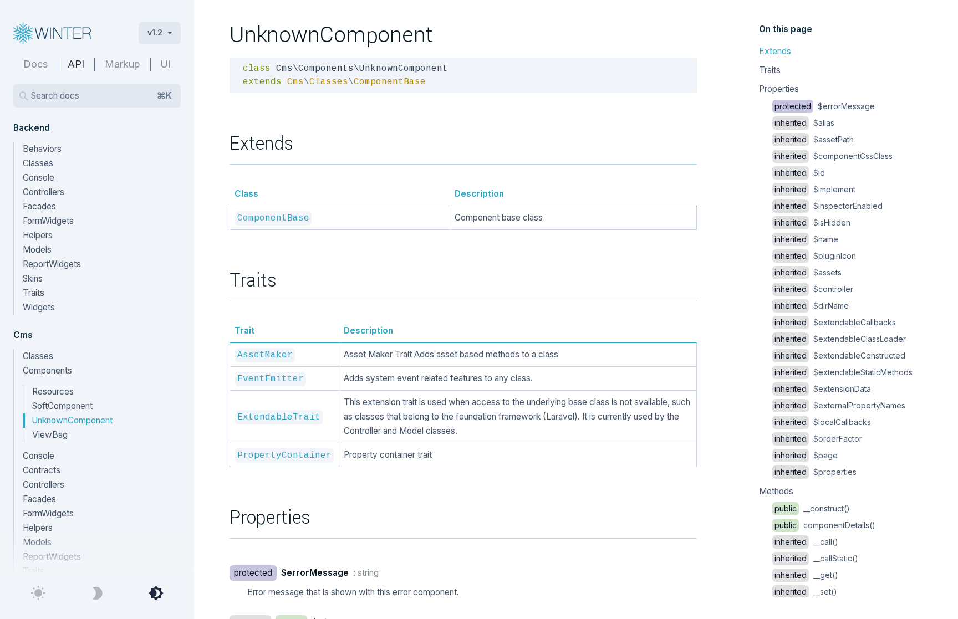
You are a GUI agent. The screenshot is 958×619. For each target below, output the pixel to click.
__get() (806, 575)
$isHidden (812, 222)
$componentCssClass (833, 156)
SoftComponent (62, 406)
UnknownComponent (72, 420)
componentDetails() (824, 525)
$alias (804, 122)
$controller (813, 289)
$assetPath (814, 139)
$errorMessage (824, 106)
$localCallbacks (822, 422)
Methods (776, 491)
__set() (805, 591)
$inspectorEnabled (828, 206)
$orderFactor (818, 438)
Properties (779, 89)
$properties (815, 472)
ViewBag (50, 434)
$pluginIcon (815, 255)
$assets (808, 272)
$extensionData (822, 388)
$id (799, 172)
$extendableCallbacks (835, 322)
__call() (806, 541)
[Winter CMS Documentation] (67, 33)
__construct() (812, 508)
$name (806, 239)
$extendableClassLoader (840, 339)
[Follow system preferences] (156, 593)
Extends (775, 51)
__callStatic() (816, 558)
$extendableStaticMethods (843, 372)
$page (806, 455)
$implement (814, 189)
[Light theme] (38, 593)
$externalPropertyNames (839, 405)
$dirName (811, 305)
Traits (770, 70)
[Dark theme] (97, 593)
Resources (53, 391)
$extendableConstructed (839, 355)
